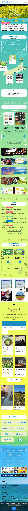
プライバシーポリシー (10, 505)
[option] (8, 123)
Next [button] (24, 136)
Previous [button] (3, 136)
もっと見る (14, 380)
